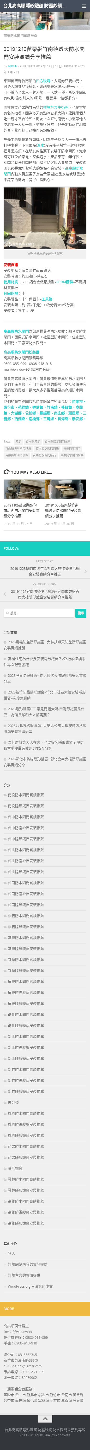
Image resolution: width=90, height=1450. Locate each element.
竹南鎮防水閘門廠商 (58, 441)
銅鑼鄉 (45, 413)
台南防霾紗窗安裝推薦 (26, 894)
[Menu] (84, 6)
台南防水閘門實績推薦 (26, 883)
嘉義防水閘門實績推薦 (26, 916)
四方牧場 (43, 81)
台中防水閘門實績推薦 (26, 817)
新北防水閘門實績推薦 (26, 1036)
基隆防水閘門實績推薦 (26, 938)
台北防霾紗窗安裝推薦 (26, 861)
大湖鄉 (16, 413)
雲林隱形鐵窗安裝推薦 (26, 1190)
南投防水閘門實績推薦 (26, 795)
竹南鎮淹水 (33, 441)
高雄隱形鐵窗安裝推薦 (26, 1223)
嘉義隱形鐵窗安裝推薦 (26, 927)
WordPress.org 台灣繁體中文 (30, 1286)
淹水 (40, 145)
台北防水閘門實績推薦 (26, 850)
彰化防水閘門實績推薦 (26, 1015)
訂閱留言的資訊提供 (24, 1275)
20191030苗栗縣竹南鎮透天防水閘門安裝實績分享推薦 (63, 510)
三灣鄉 (48, 419)
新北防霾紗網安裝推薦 (26, 1047)
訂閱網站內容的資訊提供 (28, 1264)
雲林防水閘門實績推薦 (26, 1179)
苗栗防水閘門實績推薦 (20, 36)
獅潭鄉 (63, 419)
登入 (11, 1253)
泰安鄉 (77, 419)
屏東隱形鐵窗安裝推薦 (26, 1004)
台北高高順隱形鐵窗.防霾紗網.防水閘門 (35, 6)
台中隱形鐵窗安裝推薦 (26, 839)
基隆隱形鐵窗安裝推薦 (26, 949)
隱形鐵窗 (15, 1168)
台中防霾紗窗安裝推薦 (26, 828)
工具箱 (47, 299)
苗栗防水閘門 (72, 448)
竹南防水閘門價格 (47, 448)
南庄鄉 (59, 413)
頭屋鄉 (73, 413)
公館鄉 (30, 413)
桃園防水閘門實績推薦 (26, 1113)
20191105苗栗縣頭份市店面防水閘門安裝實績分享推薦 (22, 510)
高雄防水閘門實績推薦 (26, 1201)
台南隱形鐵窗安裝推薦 (26, 905)
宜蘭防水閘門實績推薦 (26, 960)
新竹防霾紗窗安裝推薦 (26, 1080)
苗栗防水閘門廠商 (44, 455)
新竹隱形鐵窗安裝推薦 (26, 1091)
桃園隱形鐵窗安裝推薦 (26, 1135)
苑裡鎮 (23, 407)
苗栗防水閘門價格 (16, 455)
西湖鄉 (19, 419)
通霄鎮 (37, 407)
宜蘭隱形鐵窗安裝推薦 (26, 971)
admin (12, 66)
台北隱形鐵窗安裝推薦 (26, 872)
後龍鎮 (66, 407)
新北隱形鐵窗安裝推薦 (26, 1058)
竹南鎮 (52, 407)
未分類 (13, 1102)
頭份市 (9, 407)
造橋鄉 (34, 419)
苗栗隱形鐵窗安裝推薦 (26, 1157)
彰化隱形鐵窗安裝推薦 (26, 1026)
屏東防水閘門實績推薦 (26, 982)
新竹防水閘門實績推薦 (26, 1069)
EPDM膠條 (64, 282)
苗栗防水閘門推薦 (72, 455)
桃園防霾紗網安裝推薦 (26, 1124)
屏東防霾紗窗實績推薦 (26, 993)
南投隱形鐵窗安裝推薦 (26, 806)
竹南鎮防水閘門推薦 (18, 448)
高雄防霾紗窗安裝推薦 (26, 1212)
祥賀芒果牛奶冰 (55, 107)
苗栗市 (77, 402)
